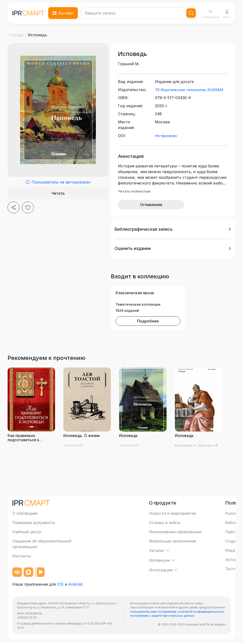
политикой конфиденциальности (201, 611)
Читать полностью (134, 191)
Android (75, 584)
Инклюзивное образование (175, 531)
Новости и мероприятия (172, 513)
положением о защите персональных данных (162, 615)
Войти (227, 17)
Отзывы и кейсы (164, 522)
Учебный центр (26, 531)
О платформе (24, 513)
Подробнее (148, 321)
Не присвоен (166, 135)
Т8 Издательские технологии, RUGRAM (189, 89)
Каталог (66, 13)
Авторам (233, 559)
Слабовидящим (210, 17)
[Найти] (191, 13)
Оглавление (151, 204)
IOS (60, 584)
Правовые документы (33, 522)
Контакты (21, 556)
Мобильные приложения (172, 541)
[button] (173, 229)
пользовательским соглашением (153, 611)
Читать (58, 193)
